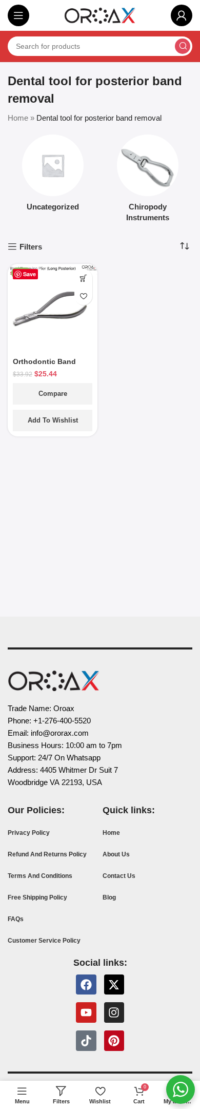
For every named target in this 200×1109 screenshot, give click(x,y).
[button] (83, 278)
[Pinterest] (114, 1040)
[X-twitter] (114, 984)
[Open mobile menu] (18, 15)
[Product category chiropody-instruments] (147, 181)
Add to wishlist (53, 420)
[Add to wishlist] (83, 296)
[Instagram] (114, 1012)
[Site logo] (100, 14)
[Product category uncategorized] (52, 176)
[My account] (181, 15)
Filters (30, 246)
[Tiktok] (86, 1040)
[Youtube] (86, 1012)
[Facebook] (86, 984)
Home (18, 117)
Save (29, 274)
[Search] (182, 46)
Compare (52, 393)
